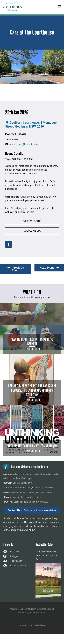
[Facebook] (8, 244)
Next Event (47, 267)
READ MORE (31, 349)
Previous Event (18, 269)
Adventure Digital (38, 612)
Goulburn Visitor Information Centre (29, 467)
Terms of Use (25, 625)
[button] (59, 7)
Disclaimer (40, 625)
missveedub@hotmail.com (23, 144)
